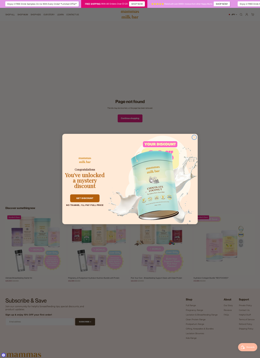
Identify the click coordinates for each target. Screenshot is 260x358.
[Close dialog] (194, 137)
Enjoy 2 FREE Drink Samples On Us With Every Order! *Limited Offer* (42, 4)
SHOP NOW (137, 4)
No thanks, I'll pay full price (84, 205)
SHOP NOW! (222, 4)
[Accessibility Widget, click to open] (3, 355)
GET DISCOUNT (84, 198)
